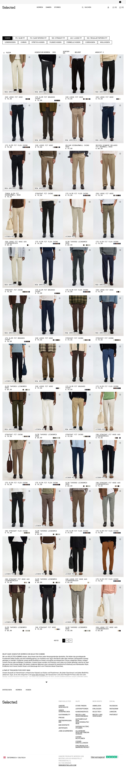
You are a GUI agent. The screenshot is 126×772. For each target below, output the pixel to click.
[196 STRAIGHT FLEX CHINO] (17, 508)
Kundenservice (82, 711)
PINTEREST (114, 714)
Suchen (88, 7)
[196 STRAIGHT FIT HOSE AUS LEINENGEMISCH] (108, 412)
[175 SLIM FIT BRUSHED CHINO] (48, 74)
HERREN (19, 690)
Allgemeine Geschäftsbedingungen (82, 732)
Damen (48, 7)
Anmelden (97, 706)
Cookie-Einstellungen (82, 742)
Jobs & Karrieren (66, 731)
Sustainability (64, 714)
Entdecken (7, 690)
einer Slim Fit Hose (38, 674)
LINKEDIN (113, 711)
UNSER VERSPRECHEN (64, 711)
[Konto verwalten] (108, 7)
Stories (57, 7)
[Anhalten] (120, 1)
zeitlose (26, 681)
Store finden (81, 706)
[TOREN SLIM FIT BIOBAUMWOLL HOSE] (17, 171)
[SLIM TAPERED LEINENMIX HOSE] (78, 219)
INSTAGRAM (114, 708)
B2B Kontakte (64, 725)
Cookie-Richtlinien (80, 738)
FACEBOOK (114, 706)
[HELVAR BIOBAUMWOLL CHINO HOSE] (78, 123)
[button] (17, 74)
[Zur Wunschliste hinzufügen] (29, 57)
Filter (8, 52)
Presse (61, 717)
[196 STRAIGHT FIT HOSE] (48, 605)
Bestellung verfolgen (97, 715)
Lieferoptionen (82, 708)
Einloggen (97, 708)
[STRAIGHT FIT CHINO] (48, 171)
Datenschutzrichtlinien (82, 727)
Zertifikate (63, 728)
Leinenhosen (69, 683)
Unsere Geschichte (63, 707)
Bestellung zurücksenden (82, 715)
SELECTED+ (97, 711)
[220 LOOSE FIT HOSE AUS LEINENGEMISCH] (17, 219)
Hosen (28, 690)
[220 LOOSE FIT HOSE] (17, 74)
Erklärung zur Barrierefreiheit (82, 747)
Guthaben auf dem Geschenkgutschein (82, 721)
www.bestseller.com (67, 765)
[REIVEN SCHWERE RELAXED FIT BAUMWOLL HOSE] (108, 123)
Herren (40, 7)
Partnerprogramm (65, 721)
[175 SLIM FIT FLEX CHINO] (17, 123)
